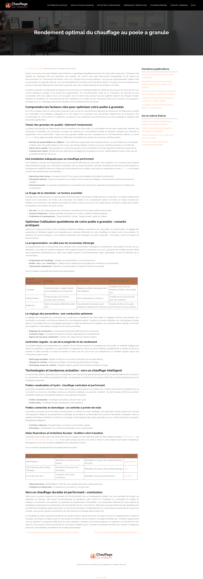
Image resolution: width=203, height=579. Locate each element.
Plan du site (101, 577)
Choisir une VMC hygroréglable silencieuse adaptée (115, 532)
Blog (193, 5)
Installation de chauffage (82, 5)
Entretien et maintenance (108, 5)
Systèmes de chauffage (57, 5)
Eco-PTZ (128, 476)
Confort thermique (179, 5)
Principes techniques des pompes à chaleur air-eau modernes (53, 532)
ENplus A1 (29, 137)
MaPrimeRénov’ (129, 437)
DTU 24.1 (125, 168)
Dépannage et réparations (135, 5)
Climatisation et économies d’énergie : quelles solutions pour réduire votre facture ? (157, 84)
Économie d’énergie (158, 5)
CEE (126, 469)
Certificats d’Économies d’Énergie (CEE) (42, 440)
